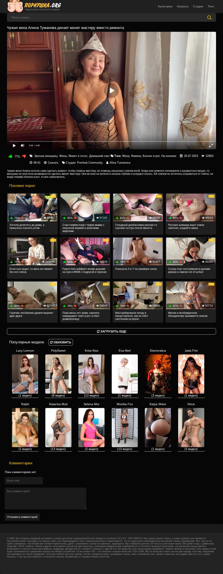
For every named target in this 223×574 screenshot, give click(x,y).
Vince (191, 426)
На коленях (168, 156)
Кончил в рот (151, 156)
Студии (198, 6)
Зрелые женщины (45, 156)
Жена (125, 156)
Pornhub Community (90, 162)
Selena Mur (92, 426)
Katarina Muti (58, 426)
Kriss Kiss (91, 373)
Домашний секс (99, 156)
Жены (63, 156)
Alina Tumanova (120, 162)
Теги (211, 6)
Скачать (53, 162)
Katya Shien (158, 426)
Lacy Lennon (25, 373)
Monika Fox (125, 426)
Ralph (25, 426)
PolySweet (58, 373)
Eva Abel (124, 373)
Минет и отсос (78, 156)
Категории (165, 6)
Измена (136, 156)
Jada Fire (191, 373)
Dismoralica (158, 373)
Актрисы (183, 6)
